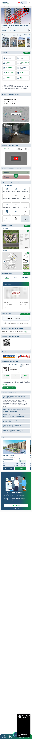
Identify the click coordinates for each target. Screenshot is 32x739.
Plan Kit (26, 225)
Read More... (5, 90)
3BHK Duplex (25, 277)
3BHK (15, 277)
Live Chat (21, 468)
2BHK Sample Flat (19, 148)
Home (2, 6)
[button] (4, 736)
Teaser (12, 149)
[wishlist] (29, 9)
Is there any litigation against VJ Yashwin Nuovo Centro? (14, 420)
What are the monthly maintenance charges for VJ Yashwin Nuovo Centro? (13, 431)
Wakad (8, 6)
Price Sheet (25, 273)
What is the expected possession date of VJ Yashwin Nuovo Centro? (14, 410)
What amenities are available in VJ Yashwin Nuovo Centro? (12, 425)
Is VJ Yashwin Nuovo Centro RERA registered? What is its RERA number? (13, 415)
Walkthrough (5, 149)
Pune (5, 6)
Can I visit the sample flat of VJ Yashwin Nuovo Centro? (14, 396)
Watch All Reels (27, 34)
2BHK (7, 277)
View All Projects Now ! (9, 388)
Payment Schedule (24, 313)
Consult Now (16, 505)
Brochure (26, 52)
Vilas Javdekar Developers (8, 28)
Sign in (23, 2)
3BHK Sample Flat (26, 148)
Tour (9, 468)
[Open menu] (29, 2)
